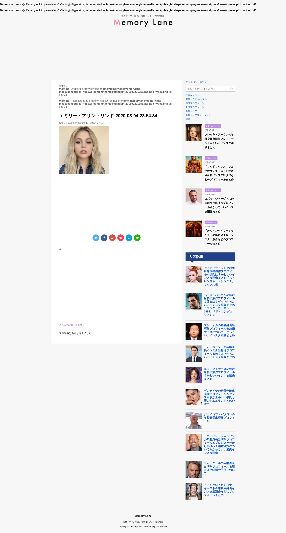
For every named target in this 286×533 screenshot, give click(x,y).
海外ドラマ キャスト (196, 99)
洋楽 (188, 119)
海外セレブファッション (198, 115)
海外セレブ (191, 111)
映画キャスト (192, 95)
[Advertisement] (143, 53)
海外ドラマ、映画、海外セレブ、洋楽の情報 (143, 522)
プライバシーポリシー (197, 82)
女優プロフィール (195, 107)
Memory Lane (143, 515)
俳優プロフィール (195, 103)
